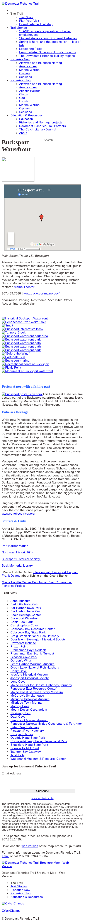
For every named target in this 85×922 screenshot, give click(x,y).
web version (30, 846)
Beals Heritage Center (25, 615)
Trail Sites (26, 17)
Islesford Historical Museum (29, 674)
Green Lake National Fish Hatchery (34, 667)
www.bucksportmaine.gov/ (42, 293)
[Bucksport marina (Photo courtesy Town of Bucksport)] (15, 360)
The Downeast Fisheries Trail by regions (47, 55)
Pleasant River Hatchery (27, 730)
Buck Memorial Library (18, 565)
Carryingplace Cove (24, 625)
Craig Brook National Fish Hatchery (34, 636)
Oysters (24, 73)
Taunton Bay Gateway (25, 751)
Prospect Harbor (21, 734)
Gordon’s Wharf (21, 660)
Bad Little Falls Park (24, 604)
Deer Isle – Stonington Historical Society (38, 639)
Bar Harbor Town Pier (25, 611)
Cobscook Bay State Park (28, 632)
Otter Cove (18, 716)
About (23, 133)
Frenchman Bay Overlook (28, 650)
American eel (28, 66)
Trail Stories (18, 27)
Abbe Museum (20, 601)
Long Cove (18, 681)
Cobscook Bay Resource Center (32, 629)
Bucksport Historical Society (21, 559)
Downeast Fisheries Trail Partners (42, 126)
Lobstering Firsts (30, 48)
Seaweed (25, 76)
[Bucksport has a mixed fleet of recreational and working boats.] (25, 364)
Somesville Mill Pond (24, 748)
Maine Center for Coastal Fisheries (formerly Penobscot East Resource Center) (41, 686)
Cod (22, 98)
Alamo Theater (24, 287)
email (5, 856)
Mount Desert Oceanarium (28, 709)
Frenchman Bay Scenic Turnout (32, 653)
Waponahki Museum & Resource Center (38, 758)
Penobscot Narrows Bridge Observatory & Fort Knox (46, 723)
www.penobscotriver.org (18, 513)
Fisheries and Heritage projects (40, 122)
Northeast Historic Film (18, 552)
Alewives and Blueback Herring (40, 62)
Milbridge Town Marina (26, 702)
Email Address (11, 773)
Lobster (24, 101)
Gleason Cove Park (23, 657)
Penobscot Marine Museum (29, 720)
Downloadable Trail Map (36, 24)
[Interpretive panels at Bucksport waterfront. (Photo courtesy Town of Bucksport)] (11, 367)
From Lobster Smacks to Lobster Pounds (47, 52)
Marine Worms (29, 69)
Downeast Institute (23, 643)
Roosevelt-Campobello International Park (38, 741)
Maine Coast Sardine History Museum (36, 692)
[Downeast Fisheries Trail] (20, 3)
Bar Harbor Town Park (25, 608)
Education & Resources (26, 115)
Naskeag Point (20, 713)
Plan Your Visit (29, 20)
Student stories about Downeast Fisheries (48, 38)
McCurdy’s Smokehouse (27, 695)
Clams (23, 94)
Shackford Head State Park (29, 744)
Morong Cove (19, 706)
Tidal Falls (17, 755)
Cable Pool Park (21, 622)
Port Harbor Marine (15, 545)
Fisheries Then (20, 80)
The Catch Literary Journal (37, 129)
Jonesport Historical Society (29, 678)
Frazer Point (18, 646)
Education (26, 119)
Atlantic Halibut (29, 91)
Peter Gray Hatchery (24, 727)
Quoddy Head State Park (27, 737)
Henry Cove (18, 671)
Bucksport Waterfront (24, 618)
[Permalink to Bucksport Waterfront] (18, 180)
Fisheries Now (20, 59)
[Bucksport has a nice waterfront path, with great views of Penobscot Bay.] (21, 343)
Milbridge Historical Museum (29, 699)
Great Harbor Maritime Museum (32, 664)
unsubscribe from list (43, 798)
